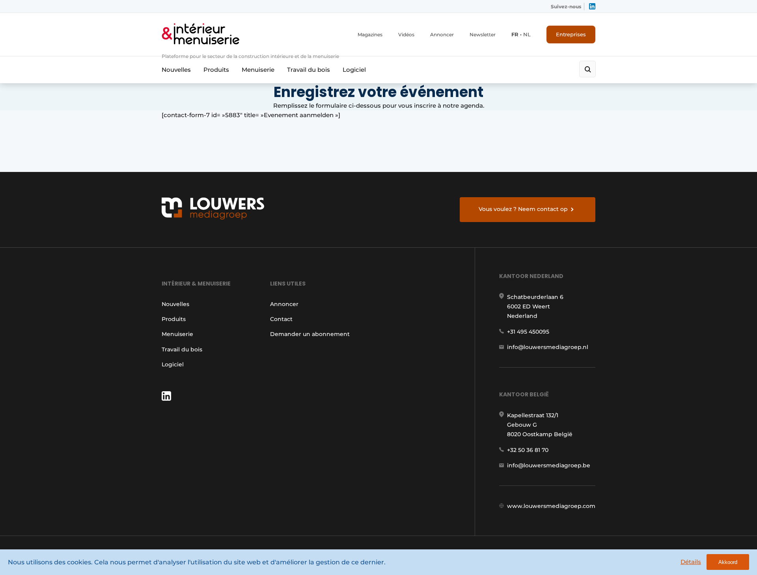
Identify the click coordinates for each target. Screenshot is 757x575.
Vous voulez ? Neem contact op (523, 209)
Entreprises (571, 34)
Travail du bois (308, 69)
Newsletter (483, 34)
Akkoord (727, 562)
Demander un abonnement (310, 334)
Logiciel (354, 69)
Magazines (370, 34)
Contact (281, 319)
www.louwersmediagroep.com (551, 506)
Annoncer (442, 34)
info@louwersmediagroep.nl (547, 347)
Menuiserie (258, 69)
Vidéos (406, 34)
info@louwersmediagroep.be (548, 465)
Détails (691, 562)
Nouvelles (176, 69)
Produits (216, 69)
